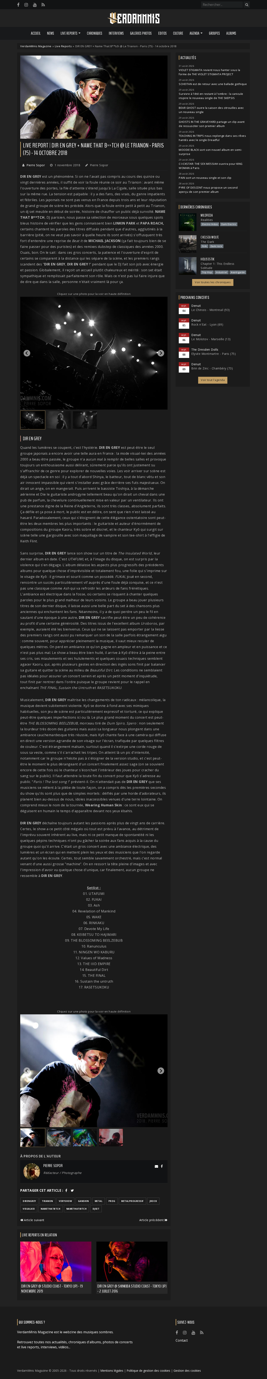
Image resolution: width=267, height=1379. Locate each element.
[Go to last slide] (27, 353)
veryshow (65, 1201)
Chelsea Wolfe (210, 237)
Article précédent (152, 1220)
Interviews (116, 33)
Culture (178, 33)
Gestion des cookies (187, 1371)
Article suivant (33, 1220)
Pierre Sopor (35, 165)
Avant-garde (238, 272)
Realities (207, 220)
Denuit (196, 306)
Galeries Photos (141, 33)
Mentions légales (111, 1371)
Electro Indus (210, 224)
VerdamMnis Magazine (36, 46)
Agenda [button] (194, 33)
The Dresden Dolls (204, 349)
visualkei (29, 1208)
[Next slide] (160, 353)
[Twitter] (72, 1190)
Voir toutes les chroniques (213, 282)
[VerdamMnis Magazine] (133, 18)
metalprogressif (132, 1201)
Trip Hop (207, 272)
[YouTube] (35, 5)
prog (111, 1201)
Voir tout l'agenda (213, 380)
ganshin (83, 1201)
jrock (153, 1201)
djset (96, 1208)
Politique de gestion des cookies (148, 1371)
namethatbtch (50, 1208)
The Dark (207, 242)
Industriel (221, 272)
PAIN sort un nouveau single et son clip (205, 178)
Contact (182, 1340)
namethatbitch (76, 1208)
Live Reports (63, 46)
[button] (32, 420)
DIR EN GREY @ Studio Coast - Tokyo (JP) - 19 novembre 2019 (52, 1288)
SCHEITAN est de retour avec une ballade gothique (213, 84)
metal (99, 1201)
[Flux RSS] (43, 5)
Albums (231, 33)
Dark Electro (228, 224)
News (50, 33)
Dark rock (216, 246)
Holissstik (207, 259)
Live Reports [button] (68, 33)
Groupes (214, 33)
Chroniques (94, 33)
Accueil (35, 33)
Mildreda (207, 215)
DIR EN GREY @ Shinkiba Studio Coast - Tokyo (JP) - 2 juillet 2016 (131, 1288)
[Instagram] (26, 5)
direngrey (29, 1201)
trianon (47, 1201)
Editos (162, 33)
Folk (204, 246)
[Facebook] (18, 5)
